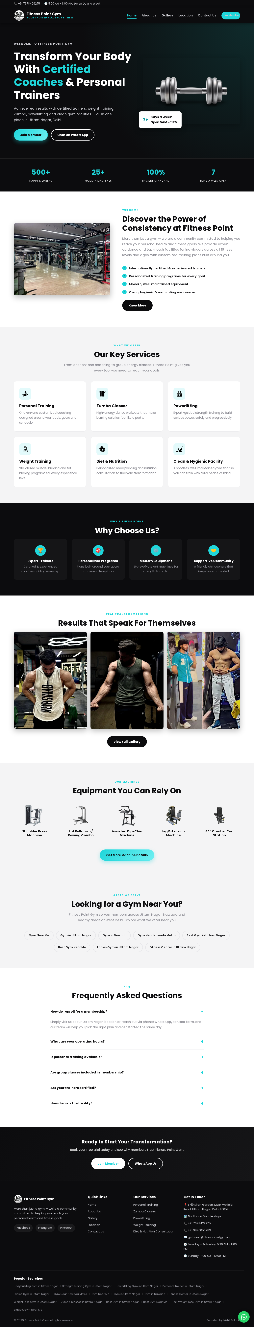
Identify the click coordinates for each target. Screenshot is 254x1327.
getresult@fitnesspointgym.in (209, 1237)
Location (185, 15)
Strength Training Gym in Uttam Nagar (87, 1286)
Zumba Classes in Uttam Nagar (81, 1302)
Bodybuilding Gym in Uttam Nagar (36, 1286)
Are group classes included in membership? (87, 1072)
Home (132, 15)
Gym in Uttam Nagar (75, 935)
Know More (137, 305)
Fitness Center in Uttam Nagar (173, 947)
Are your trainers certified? (73, 1088)
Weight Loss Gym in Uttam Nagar (35, 1302)
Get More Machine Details (127, 855)
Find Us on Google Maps (204, 1216)
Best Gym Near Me (72, 947)
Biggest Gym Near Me (28, 1310)
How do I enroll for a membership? (78, 1011)
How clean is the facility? (71, 1103)
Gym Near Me (39, 935)
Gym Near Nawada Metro (157, 935)
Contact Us (207, 15)
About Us (149, 15)
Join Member (231, 15)
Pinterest (66, 1228)
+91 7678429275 (199, 1223)
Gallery (167, 15)
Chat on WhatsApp (72, 135)
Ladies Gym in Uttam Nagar (118, 947)
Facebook (23, 1228)
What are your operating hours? (77, 1041)
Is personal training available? (76, 1057)
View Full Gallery (127, 742)
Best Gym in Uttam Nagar (206, 935)
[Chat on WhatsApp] (244, 1317)
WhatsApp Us (146, 1163)
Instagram (45, 1228)
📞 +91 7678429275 (27, 4)
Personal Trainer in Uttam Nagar (183, 1286)
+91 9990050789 (199, 1230)
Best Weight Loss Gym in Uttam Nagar (196, 1302)
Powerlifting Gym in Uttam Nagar (137, 1286)
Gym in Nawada (114, 935)
